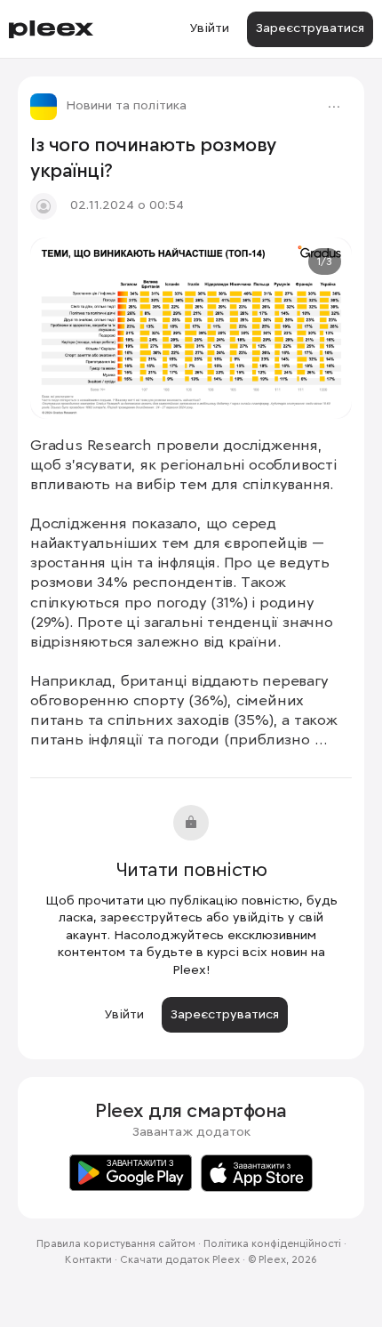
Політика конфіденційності (272, 1244)
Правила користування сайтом (115, 1244)
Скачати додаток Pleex (180, 1260)
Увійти (209, 28)
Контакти (88, 1260)
